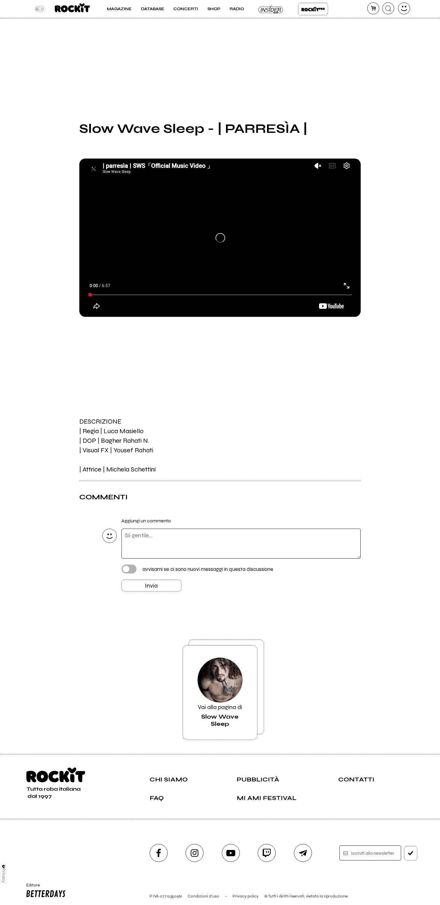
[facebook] (159, 853)
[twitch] (267, 853)
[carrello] (373, 8)
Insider (271, 9)
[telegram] (303, 853)
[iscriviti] (410, 853)
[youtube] (231, 853)
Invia (151, 585)
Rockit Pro (313, 9)
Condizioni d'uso (203, 896)
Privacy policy (246, 896)
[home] (72, 9)
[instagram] (195, 853)
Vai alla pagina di (220, 715)
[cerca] (388, 8)
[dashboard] (404, 8)
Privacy (3, 876)
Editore (31, 887)
